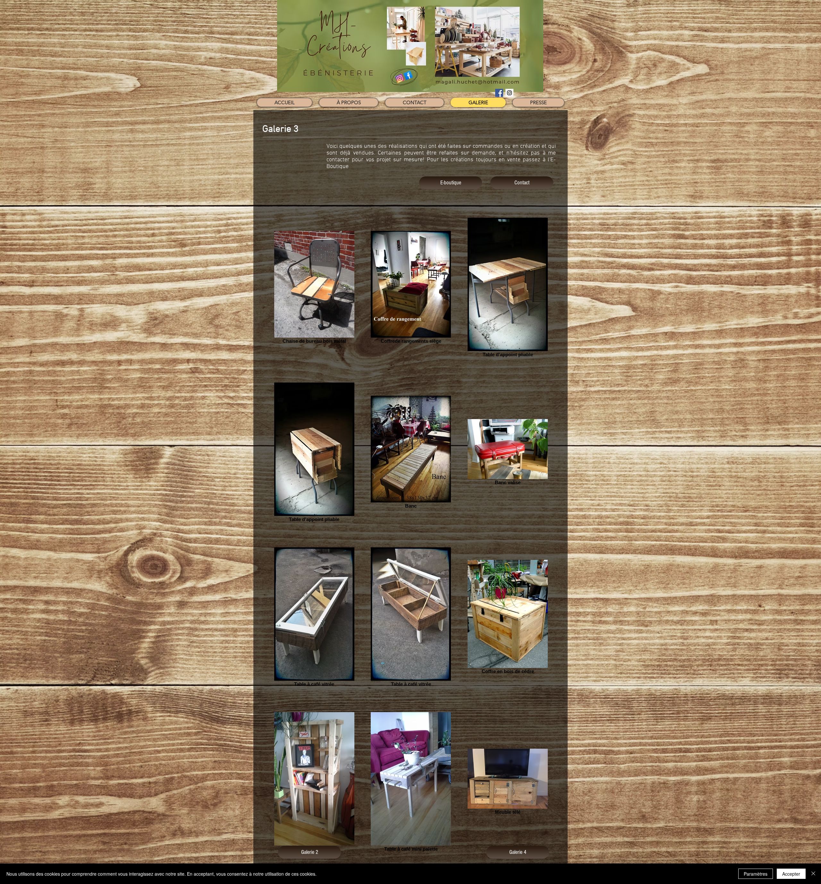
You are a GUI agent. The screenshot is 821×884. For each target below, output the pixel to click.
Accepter (791, 874)
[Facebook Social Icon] (499, 93)
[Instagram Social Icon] (509, 93)
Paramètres (755, 874)
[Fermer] (813, 874)
